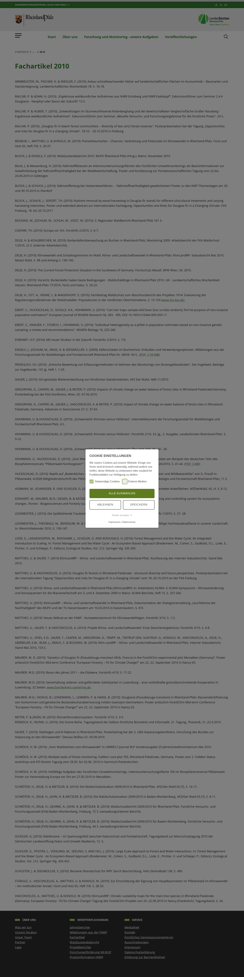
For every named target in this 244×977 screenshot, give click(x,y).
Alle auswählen (122, 493)
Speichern (139, 504)
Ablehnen (105, 504)
